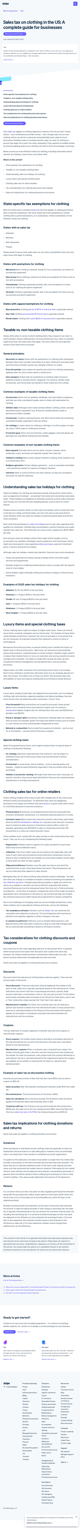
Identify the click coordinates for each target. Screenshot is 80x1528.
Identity (25, 1422)
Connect (25, 1407)
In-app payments (48, 1410)
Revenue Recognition (30, 1448)
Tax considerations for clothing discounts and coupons (24, 113)
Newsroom (65, 1437)
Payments (26, 1439)
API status (45, 1491)
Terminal (25, 1456)
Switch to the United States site (39, 1523)
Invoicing (25, 1424)
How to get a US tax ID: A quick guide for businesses (26, 1290)
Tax (21, 11)
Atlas (24, 1390)
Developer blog (47, 1503)
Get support (65, 1451)
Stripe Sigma (27, 1451)
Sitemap (64, 1417)
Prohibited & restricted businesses (65, 1409)
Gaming (44, 1430)
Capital (25, 1398)
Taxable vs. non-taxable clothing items (18, 98)
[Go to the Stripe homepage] (6, 1383)
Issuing (25, 1427)
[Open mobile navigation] (75, 4)
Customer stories (67, 1390)
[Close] (76, 1517)
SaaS (43, 1422)
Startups (45, 1390)
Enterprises (46, 1387)
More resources (10, 11)
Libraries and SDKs (48, 1497)
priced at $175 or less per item (42, 309)
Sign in (63, 1462)
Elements (25, 1416)
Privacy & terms (66, 1404)
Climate (25, 1404)
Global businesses (48, 1407)
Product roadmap (67, 1431)
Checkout (26, 1401)
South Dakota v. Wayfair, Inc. (30, 822)
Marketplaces (47, 1413)
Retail (44, 1456)
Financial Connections (30, 1419)
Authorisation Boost (29, 1393)
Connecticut (11, 710)
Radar (24, 1445)
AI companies (46, 1424)
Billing (24, 1395)
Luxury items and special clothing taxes (18, 106)
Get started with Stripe (14, 34)
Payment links (27, 1436)
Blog (62, 1393)
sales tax (12, 131)
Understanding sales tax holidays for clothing (20, 102)
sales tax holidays (38, 524)
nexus (46, 803)
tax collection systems (13, 882)
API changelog (47, 1494)
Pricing (24, 1387)
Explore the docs (48, 1359)
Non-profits (46, 1447)
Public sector (46, 1453)
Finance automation (49, 1404)
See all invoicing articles (12, 1280)
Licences (64, 1414)
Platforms (45, 1419)
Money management (49, 1416)
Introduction (8, 90)
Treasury (25, 1459)
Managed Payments (29, 1433)
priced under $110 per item (35, 314)
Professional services (49, 1450)
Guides (63, 1387)
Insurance (45, 1439)
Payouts (25, 1442)
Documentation (47, 1485)
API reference (47, 1488)
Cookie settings (66, 1420)
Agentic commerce (49, 1393)
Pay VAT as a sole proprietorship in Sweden (22, 1293)
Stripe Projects (47, 1500)
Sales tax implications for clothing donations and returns (25, 117)
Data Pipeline (27, 1413)
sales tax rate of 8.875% (26, 1112)
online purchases (45, 544)
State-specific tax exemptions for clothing (19, 94)
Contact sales (22, 1332)
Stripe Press (65, 1440)
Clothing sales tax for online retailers (17, 110)
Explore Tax (7, 1359)
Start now (9, 1332)
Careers (64, 1434)
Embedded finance (48, 1401)
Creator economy (48, 1427)
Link (23, 1430)
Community (65, 1395)
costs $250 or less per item (42, 318)
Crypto (25, 1410)
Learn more (7, 60)
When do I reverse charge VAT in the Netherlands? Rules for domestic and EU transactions (40, 1287)
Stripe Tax (49, 910)
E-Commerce (46, 1398)
